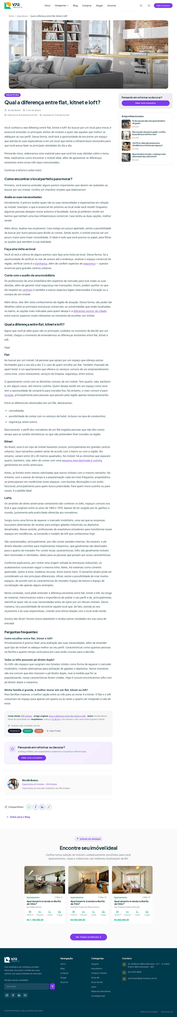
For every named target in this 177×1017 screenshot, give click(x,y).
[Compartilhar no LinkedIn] (42, 807)
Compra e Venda (99, 973)
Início (47, 5)
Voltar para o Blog (20, 816)
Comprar (87, 5)
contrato (27, 289)
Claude (39, 731)
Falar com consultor (32, 757)
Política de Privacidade (149, 1012)
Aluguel (94, 964)
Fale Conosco (163, 5)
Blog (75, 5)
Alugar (99, 5)
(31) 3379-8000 (134, 972)
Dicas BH (95, 977)
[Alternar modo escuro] (141, 5)
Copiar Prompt (54, 731)
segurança (89, 263)
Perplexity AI (14, 731)
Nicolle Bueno (14, 110)
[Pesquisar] (149, 5)
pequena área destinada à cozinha (82, 460)
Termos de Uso (167, 1012)
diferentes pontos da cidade (89, 311)
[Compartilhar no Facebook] (35, 807)
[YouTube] (25, 995)
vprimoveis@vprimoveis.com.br (142, 978)
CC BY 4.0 (56, 719)
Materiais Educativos (100, 991)
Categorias (61, 5)
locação (8, 395)
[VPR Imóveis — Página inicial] (13, 5)
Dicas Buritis (97, 982)
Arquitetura (22, 16)
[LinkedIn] (19, 995)
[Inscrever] (52, 986)
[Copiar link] (49, 807)
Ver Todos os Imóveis (87, 937)
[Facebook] (13, 995)
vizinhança (41, 263)
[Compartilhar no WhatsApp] (29, 807)
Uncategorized (98, 996)
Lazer (93, 986)
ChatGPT (27, 731)
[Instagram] (6, 995)
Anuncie (111, 5)
